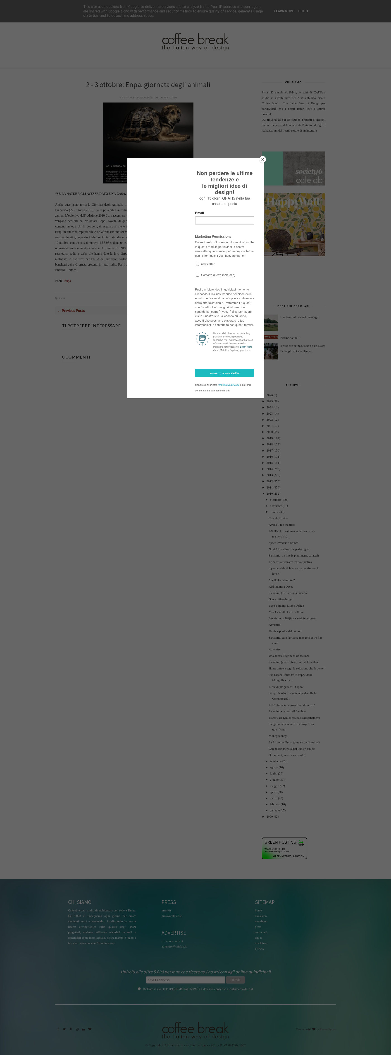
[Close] (262, 159)
